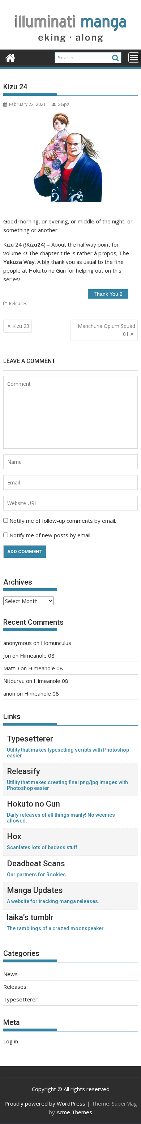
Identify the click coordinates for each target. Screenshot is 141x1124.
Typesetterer (20, 999)
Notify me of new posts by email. (50, 535)
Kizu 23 (20, 325)
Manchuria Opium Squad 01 (106, 329)
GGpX (63, 104)
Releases (18, 303)
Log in (10, 1041)
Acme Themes (74, 1112)
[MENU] (133, 57)
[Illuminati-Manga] (70, 45)
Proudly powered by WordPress (44, 1103)
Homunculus (56, 642)
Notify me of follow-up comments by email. (62, 520)
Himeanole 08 (37, 655)
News (10, 974)
